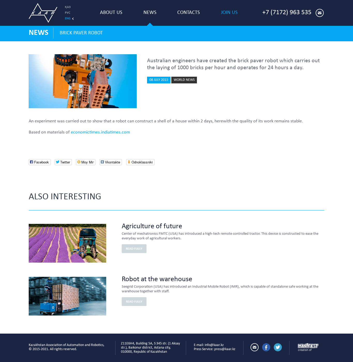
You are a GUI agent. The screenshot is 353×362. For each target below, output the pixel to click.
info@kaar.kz (214, 345)
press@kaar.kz (224, 349)
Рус (67, 12)
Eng (68, 18)
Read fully (134, 248)
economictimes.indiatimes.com (100, 132)
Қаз (68, 7)
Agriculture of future (152, 226)
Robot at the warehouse (157, 279)
